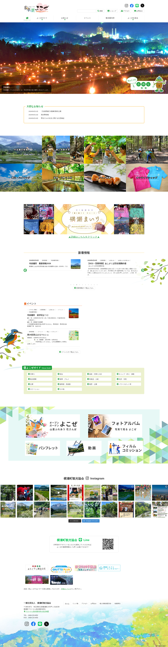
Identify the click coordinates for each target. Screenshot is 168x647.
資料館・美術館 (65, 384)
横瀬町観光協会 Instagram (84, 478)
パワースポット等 (125, 384)
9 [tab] (94, 285)
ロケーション (34, 389)
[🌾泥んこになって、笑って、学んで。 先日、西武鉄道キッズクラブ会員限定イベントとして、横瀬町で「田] (143, 493)
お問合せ (139, 11)
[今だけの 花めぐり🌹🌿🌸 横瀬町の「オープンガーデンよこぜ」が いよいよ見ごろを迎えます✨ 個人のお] (25, 510)
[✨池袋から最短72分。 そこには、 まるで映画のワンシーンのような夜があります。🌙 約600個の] (126, 493)
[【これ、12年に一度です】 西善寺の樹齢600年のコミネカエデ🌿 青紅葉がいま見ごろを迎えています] (92, 510)
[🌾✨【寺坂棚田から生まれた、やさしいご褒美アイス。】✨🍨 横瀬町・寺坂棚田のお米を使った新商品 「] (92, 493)
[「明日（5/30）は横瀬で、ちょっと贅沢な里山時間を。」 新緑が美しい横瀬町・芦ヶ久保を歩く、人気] (8, 510)
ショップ (113, 11)
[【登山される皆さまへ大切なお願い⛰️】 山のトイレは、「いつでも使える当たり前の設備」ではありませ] (59, 510)
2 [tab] (74, 285)
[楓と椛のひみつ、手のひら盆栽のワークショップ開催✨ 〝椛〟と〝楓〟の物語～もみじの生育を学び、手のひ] (76, 493)
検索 (101, 11)
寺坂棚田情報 (33, 312)
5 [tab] (83, 285)
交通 (31, 384)
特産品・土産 (94, 379)
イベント (60, 309)
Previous (25, 270)
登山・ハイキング (112, 263)
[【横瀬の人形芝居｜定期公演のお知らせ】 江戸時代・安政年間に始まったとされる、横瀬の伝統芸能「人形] (126, 510)
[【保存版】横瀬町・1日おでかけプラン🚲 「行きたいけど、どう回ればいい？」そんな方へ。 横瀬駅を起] (8, 493)
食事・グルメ (64, 379)
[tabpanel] (55, 268)
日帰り (32, 374)
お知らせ (55, 263)
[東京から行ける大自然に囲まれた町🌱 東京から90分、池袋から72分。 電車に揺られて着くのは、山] (42, 493)
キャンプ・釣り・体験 (126, 374)
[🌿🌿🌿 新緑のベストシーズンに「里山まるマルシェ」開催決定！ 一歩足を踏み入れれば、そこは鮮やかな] (76, 510)
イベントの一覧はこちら (69, 352)
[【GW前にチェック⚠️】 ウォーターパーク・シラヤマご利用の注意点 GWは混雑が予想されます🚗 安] (109, 510)
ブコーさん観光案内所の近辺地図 (37, 611)
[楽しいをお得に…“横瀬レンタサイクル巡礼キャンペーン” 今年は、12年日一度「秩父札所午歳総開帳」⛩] (160, 510)
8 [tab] (91, 285)
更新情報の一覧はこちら (84, 288)
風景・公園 (93, 384)
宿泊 (61, 374)
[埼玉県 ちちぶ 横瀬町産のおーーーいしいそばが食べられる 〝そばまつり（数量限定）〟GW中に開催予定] (143, 510)
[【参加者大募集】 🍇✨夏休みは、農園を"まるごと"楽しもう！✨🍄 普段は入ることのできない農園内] (109, 493)
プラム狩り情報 (35, 263)
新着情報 (46, 263)
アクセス (126, 11)
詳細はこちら (65, 589)
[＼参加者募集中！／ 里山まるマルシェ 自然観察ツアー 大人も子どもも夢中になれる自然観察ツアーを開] (42, 510)
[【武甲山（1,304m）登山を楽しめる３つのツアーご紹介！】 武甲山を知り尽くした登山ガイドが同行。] (160, 493)
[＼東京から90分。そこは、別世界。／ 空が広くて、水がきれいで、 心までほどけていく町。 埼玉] (59, 493)
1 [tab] (71, 285)
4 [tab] (80, 285)
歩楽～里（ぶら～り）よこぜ (36, 8)
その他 (62, 389)
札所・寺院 (123, 379)
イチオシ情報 (33, 309)
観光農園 (33, 379)
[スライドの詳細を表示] (84, 58)
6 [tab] (85, 285)
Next (143, 270)
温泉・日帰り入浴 (95, 374)
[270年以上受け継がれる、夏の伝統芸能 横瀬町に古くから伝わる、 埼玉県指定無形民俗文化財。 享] (25, 493)
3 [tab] (77, 285)
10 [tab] (97, 285)
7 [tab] (88, 285)
